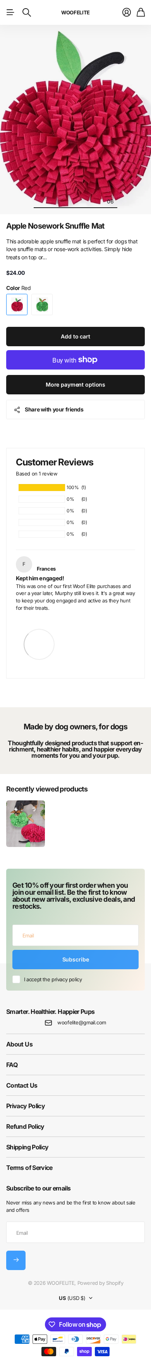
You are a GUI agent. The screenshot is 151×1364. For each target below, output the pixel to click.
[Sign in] (126, 12)
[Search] (26, 12)
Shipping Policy (27, 1147)
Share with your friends (54, 409)
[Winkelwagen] (141, 12)
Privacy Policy (25, 1106)
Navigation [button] (10, 12)
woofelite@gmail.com (81, 1022)
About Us (19, 1044)
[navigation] (41, 201)
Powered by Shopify (100, 1283)
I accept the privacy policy (53, 979)
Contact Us (22, 1085)
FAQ (11, 1065)
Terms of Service (29, 1167)
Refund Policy (25, 1126)
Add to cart (75, 336)
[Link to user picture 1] (39, 638)
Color (18, 288)
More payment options (75, 384)
